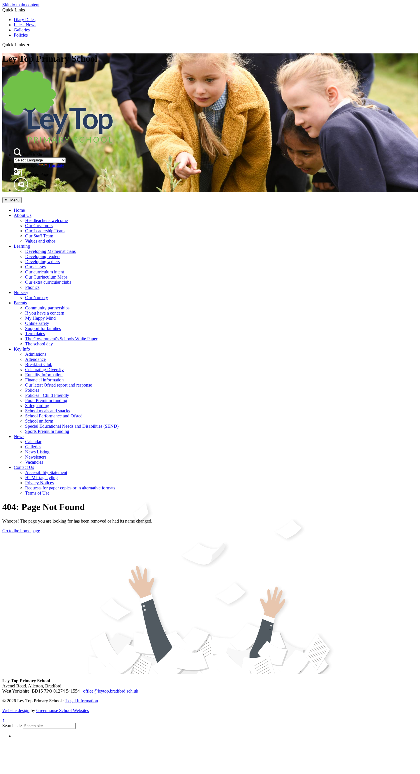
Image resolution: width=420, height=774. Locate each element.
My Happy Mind (40, 318)
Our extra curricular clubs (48, 282)
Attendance (35, 359)
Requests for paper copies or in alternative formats (70, 487)
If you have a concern (44, 313)
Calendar (33, 441)
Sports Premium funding (47, 431)
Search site (12, 725)
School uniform (39, 421)
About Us (22, 215)
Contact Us (24, 467)
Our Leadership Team (45, 230)
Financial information (44, 379)
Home (19, 210)
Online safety (37, 323)
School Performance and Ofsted (54, 415)
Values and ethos (40, 241)
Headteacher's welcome (46, 220)
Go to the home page (21, 530)
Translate (56, 165)
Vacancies (34, 462)
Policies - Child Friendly (47, 395)
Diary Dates (24, 19)
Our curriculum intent (44, 271)
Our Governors (39, 225)
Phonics (32, 287)
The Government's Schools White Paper (61, 338)
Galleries (22, 29)
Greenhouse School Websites (62, 710)
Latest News (25, 24)
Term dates (35, 333)
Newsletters (35, 457)
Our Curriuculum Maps (46, 277)
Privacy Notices (39, 482)
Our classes (35, 266)
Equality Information (44, 374)
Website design (15, 710)
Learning (22, 246)
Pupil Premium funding (46, 400)
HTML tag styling (41, 477)
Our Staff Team (39, 235)
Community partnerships (47, 307)
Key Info (22, 349)
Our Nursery (36, 297)
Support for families (43, 328)
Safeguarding (37, 405)
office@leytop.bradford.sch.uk (110, 691)
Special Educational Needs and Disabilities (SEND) (72, 426)
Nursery (21, 292)
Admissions (35, 354)
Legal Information (81, 700)
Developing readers (42, 256)
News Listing (37, 451)
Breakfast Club (38, 364)
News (19, 436)
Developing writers (42, 261)
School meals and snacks (47, 410)
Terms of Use (37, 493)
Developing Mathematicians (50, 251)
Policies (21, 35)
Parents (20, 302)
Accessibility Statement (46, 472)
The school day (39, 343)
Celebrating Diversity (44, 369)
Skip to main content (20, 4)
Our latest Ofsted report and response (58, 385)
